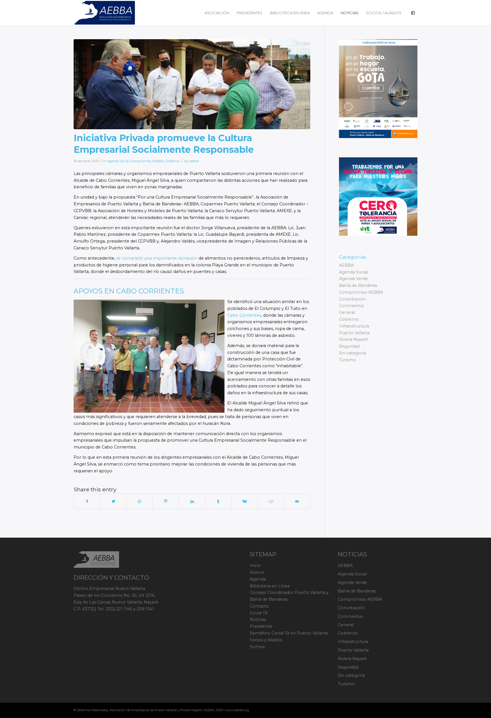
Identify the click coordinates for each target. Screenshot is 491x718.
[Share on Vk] (244, 501)
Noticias (258, 619)
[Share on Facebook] (87, 501)
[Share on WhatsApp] (140, 501)
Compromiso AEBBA (147, 161)
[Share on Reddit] (271, 501)
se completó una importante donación (156, 258)
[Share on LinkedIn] (192, 501)
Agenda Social (118, 161)
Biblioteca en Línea (270, 585)
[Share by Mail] (297, 501)
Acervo (257, 572)
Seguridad (349, 346)
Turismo (347, 359)
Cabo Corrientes (244, 315)
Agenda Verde (353, 278)
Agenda (258, 579)
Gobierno (172, 161)
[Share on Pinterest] (166, 501)
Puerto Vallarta (354, 332)
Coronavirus (351, 305)
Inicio (255, 565)
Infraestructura (354, 326)
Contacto (259, 606)
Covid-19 (258, 612)
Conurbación (352, 299)
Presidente (261, 626)
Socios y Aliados (266, 639)
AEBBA (346, 265)
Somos (257, 646)
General (347, 312)
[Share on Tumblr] (218, 501)
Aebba (194, 161)
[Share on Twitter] (113, 501)
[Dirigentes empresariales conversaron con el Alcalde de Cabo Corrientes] (192, 84)
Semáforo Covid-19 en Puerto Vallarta (289, 633)
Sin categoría (352, 353)
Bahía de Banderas (358, 285)
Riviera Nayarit (353, 339)
